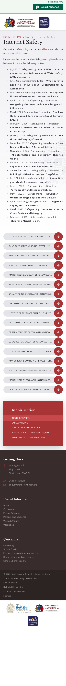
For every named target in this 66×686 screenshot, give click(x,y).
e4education (34, 578)
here (46, 49)
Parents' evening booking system (20, 553)
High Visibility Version (13, 587)
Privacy (14, 582)
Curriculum (8, 509)
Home (6, 37)
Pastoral (23, 37)
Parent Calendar (11, 512)
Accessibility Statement (14, 591)
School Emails (10, 549)
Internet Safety (45, 37)
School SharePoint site (15, 560)
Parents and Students (14, 516)
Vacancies (8, 524)
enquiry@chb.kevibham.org (23, 484)
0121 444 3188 (17, 480)
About (6, 505)
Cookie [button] (6, 582)
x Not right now (55, 2)
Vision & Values (11, 520)
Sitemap (7, 596)
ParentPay (8, 545)
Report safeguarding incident (18, 556)
